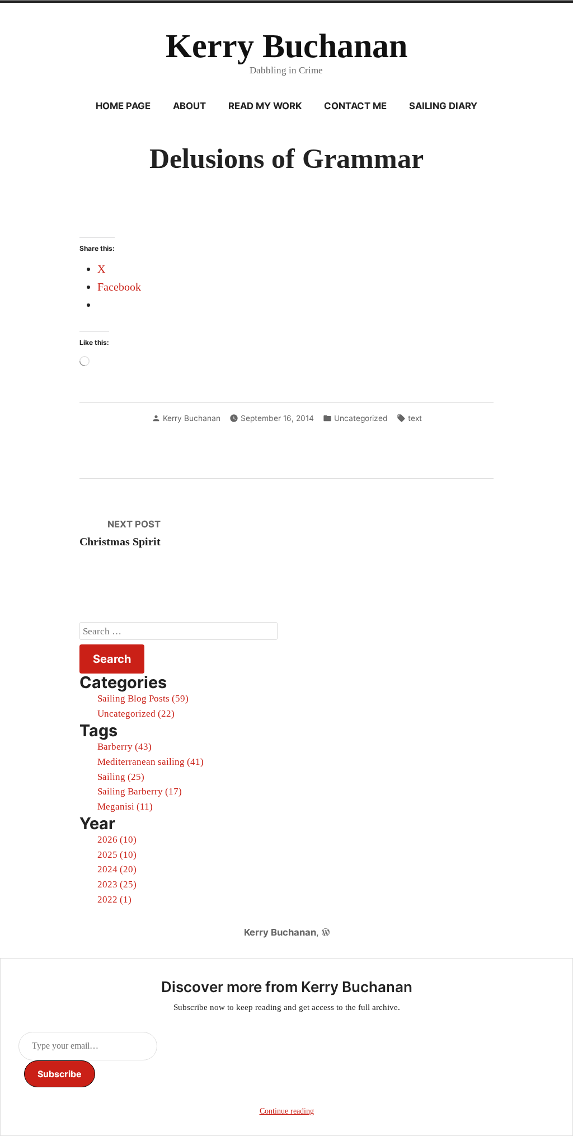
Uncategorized (361, 418)
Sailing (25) (120, 777)
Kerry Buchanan (286, 45)
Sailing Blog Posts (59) (143, 698)
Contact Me (355, 105)
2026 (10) (117, 839)
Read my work (265, 105)
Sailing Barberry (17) (139, 791)
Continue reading (287, 1111)
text (415, 418)
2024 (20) (117, 869)
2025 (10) (117, 854)
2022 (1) (114, 899)
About (189, 105)
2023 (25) (117, 884)
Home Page (123, 105)
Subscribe (59, 1073)
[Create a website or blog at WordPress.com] (326, 932)
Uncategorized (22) (136, 713)
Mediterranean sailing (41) (150, 761)
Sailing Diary (443, 105)
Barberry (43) (124, 746)
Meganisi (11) (125, 806)
